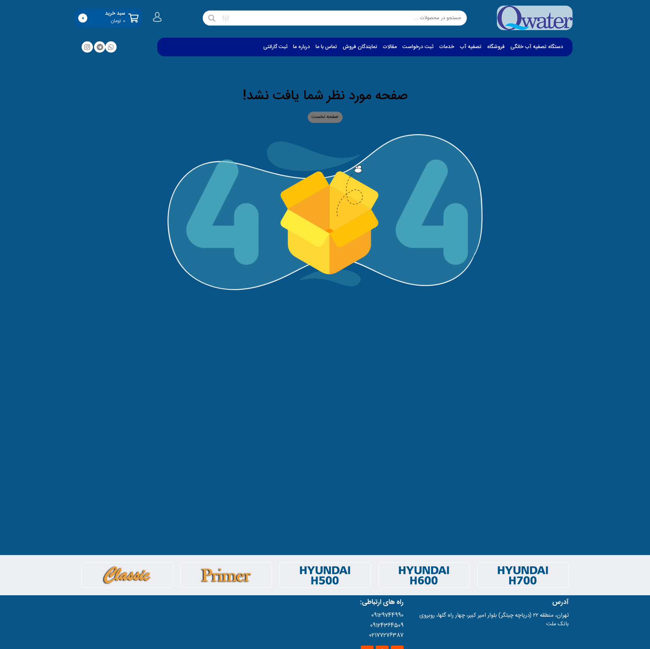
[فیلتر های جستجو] (225, 18)
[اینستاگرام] (87, 47)
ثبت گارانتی (275, 46)
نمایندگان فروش (360, 46)
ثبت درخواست (417, 46)
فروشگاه (496, 46)
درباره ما (301, 46)
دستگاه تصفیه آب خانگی (536, 46)
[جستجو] (211, 18)
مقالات (390, 46)
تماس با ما (326, 46)
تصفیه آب (470, 46)
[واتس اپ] (111, 47)
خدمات (446, 46)
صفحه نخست (325, 117)
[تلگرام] (99, 47)
